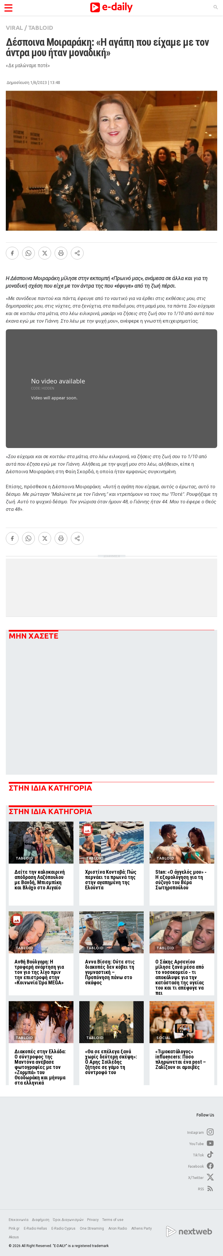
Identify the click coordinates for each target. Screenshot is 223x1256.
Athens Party (142, 1228)
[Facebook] (12, 253)
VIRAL (14, 27)
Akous (14, 1237)
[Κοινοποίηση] (77, 253)
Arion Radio (118, 1228)
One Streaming (92, 1228)
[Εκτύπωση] (61, 253)
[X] (44, 253)
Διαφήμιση (40, 1220)
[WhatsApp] (28, 253)
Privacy (93, 1220)
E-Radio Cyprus (63, 1228)
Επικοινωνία (18, 1220)
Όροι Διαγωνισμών (68, 1220)
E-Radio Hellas (36, 1228)
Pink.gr (14, 1228)
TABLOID (40, 27)
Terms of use (112, 1220)
